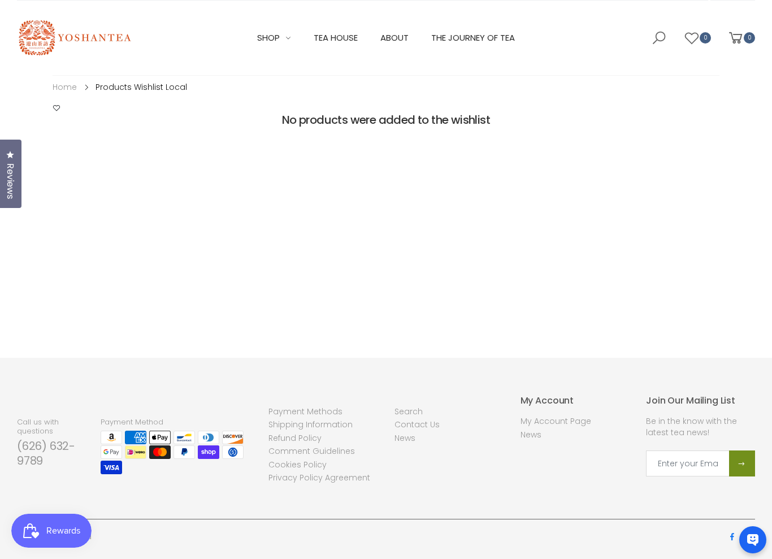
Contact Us (417, 424)
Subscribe (742, 463)
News (404, 438)
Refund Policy (295, 438)
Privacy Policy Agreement (319, 477)
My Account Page (556, 421)
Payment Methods (305, 411)
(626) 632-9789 (46, 453)
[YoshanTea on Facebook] (732, 537)
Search (408, 411)
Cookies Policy (297, 464)
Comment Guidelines (311, 451)
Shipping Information (310, 424)
